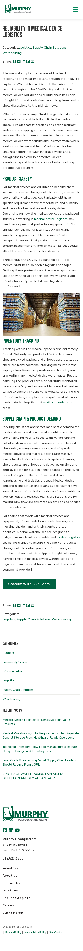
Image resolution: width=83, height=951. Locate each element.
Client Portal (13, 913)
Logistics (25, 47)
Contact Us (11, 883)
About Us (10, 875)
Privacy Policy (13, 932)
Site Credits (56, 932)
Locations (10, 890)
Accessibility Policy (35, 932)
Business (9, 653)
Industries (11, 868)
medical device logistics (51, 219)
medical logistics (68, 537)
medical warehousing (58, 402)
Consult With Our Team (29, 584)
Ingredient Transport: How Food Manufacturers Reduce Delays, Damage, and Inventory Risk (40, 749)
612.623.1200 (13, 858)
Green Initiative (13, 671)
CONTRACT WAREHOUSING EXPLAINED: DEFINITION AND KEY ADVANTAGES (33, 776)
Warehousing (12, 53)
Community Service (15, 662)
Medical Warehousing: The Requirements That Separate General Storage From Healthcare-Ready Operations (41, 735)
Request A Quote (16, 898)
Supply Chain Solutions (50, 47)
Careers (9, 905)
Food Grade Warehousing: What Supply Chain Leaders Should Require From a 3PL (39, 762)
